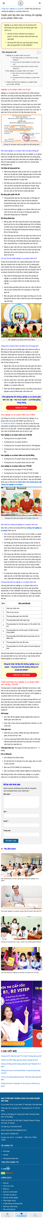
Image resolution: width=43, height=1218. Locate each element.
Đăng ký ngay (21, 408)
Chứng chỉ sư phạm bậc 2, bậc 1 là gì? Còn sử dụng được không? (21, 942)
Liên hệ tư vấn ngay (21, 675)
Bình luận (7, 794)
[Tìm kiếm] (39, 3)
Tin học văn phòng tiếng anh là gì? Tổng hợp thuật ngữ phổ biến (21, 1078)
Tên (5, 812)
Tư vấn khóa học (21, 1216)
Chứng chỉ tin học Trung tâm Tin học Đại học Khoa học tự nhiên (20, 1084)
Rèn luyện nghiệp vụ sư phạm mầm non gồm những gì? (25, 59)
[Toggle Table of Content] (37, 52)
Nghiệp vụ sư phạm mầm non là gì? (18, 55)
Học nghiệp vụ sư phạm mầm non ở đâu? (20, 71)
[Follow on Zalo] (8, 1168)
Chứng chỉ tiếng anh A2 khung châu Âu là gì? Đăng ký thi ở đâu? (21, 1065)
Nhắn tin (35, 1216)
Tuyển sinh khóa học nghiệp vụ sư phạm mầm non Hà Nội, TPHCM (22, 83)
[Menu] (3, 3)
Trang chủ (5, 9)
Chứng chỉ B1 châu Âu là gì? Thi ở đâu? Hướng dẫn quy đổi (21, 1056)
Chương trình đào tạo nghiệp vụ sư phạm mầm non (26, 78)
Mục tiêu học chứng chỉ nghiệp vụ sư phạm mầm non (25, 74)
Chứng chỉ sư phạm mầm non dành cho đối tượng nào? (25, 67)
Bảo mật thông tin (9, 1209)
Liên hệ (5, 1155)
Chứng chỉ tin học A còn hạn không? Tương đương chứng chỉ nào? (20, 1072)
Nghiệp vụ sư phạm (16, 9)
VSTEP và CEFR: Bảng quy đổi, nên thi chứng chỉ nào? (19, 1060)
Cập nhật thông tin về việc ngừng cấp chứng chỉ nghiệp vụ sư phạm (19, 879)
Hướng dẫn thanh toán (10, 1158)
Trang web (7, 830)
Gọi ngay (7, 1216)
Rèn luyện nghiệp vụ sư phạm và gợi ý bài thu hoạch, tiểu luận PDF (21, 911)
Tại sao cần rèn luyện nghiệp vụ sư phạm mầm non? (26, 63)
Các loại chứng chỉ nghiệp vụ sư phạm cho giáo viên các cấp (19, 972)
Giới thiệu (6, 1151)
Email (6, 821)
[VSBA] (20, 3)
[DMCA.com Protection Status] (7, 1173)
